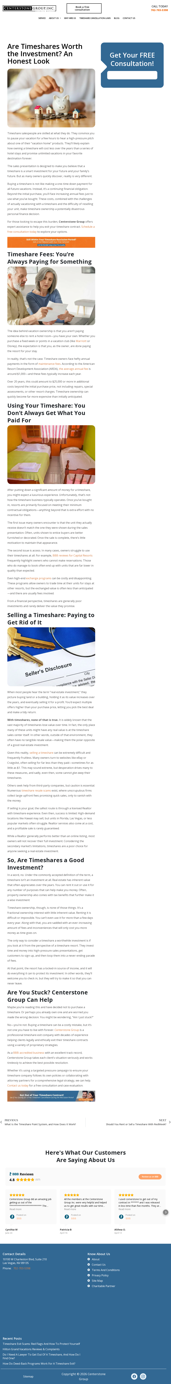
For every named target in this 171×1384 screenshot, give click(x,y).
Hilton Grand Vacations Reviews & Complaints (31, 1349)
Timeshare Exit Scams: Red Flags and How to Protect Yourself (41, 1344)
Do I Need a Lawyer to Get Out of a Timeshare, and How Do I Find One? (41, 1356)
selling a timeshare (41, 753)
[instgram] (143, 1376)
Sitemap (28, 1376)
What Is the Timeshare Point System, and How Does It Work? (40, 1124)
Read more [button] (16, 1209)
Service (42, 18)
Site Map (97, 1281)
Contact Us (129, 18)
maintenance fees (49, 364)
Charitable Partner (103, 1286)
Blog (116, 18)
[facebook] (134, 1376)
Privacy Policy (100, 1275)
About (96, 1259)
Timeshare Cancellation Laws (95, 18)
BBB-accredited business (28, 1053)
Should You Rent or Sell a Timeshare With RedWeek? (136, 1124)
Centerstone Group (67, 1030)
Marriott (81, 341)
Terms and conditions (106, 1270)
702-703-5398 (159, 10)
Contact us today (17, 1085)
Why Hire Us (70, 18)
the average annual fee (73, 369)
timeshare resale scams (36, 790)
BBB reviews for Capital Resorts (73, 555)
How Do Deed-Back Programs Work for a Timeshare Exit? (39, 1363)
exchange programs (38, 578)
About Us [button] (54, 18)
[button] (5, 1212)
